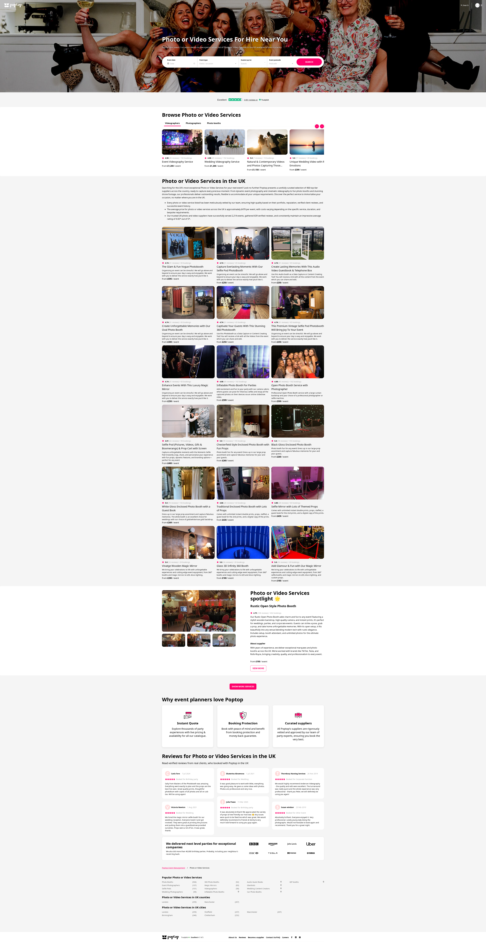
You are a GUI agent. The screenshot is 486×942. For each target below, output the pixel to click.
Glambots (251, 885)
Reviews (242, 937)
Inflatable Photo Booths (214, 892)
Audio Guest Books (255, 882)
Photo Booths (167, 882)
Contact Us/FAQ (273, 937)
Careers (285, 937)
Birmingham (167, 915)
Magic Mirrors (211, 885)
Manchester (210, 902)
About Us (233, 937)
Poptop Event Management (173, 868)
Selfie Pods (166, 888)
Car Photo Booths (254, 892)
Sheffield (208, 912)
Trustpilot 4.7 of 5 (192, 937)
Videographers (211, 888)
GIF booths (294, 882)
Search (466, 5)
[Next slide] (322, 126)
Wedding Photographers (172, 892)
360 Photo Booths (212, 882)
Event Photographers (171, 885)
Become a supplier (256, 937)
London (165, 902)
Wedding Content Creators (258, 888)
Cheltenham (210, 915)
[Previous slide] (317, 126)
